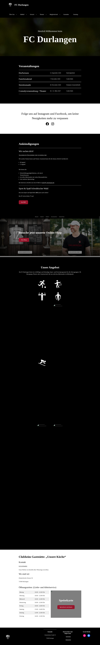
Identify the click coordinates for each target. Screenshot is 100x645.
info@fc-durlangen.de (48, 182)
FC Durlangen (22, 5)
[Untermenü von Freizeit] (36, 14)
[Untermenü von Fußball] (26, 14)
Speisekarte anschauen (66, 607)
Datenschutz (68, 639)
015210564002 (23, 566)
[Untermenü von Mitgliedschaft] (59, 14)
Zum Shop (24, 240)
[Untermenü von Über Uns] (16, 14)
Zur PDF (23, 202)
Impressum (68, 636)
